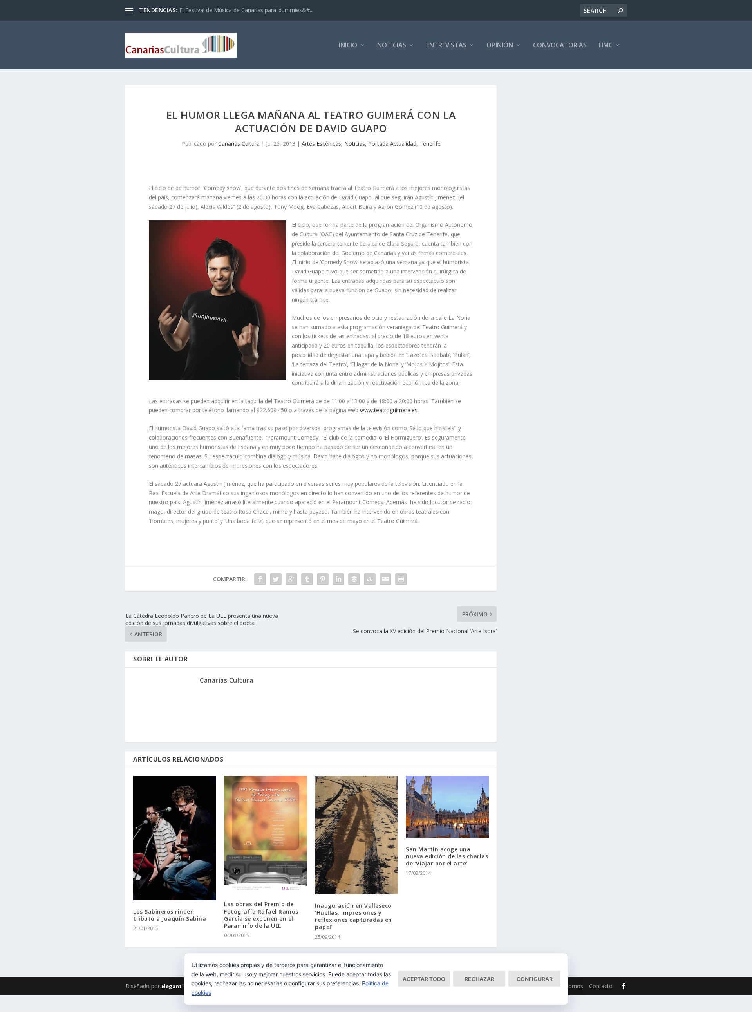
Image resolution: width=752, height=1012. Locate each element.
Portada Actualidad (392, 143)
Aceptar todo (424, 979)
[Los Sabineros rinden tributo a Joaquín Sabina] (174, 838)
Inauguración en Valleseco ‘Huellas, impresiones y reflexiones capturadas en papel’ (353, 916)
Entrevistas (446, 45)
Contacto (601, 986)
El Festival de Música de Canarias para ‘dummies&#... (246, 10)
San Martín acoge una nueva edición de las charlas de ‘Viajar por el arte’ (447, 856)
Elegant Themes (182, 986)
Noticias (391, 45)
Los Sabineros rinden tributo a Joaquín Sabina (169, 915)
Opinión (499, 45)
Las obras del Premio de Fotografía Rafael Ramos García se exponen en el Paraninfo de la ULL (261, 914)
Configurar (535, 979)
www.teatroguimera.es (389, 410)
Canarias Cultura (239, 143)
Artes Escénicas (321, 143)
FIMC (605, 45)
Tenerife (430, 143)
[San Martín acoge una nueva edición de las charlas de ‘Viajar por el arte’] (447, 807)
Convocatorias (560, 45)
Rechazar (479, 979)
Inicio (348, 45)
